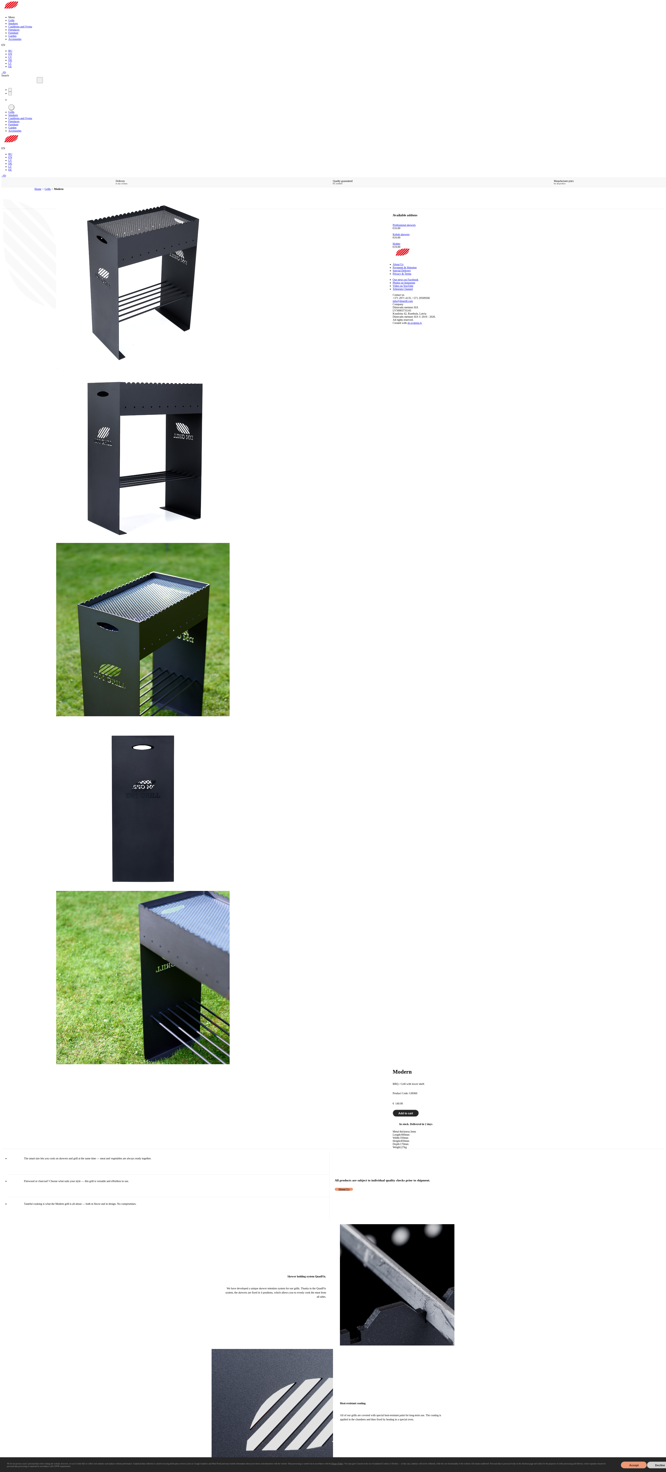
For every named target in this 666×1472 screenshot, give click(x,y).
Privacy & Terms (402, 273)
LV (10, 57)
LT (10, 63)
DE (10, 60)
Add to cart (405, 1113)
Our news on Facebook (405, 279)
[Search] (40, 80)
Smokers (13, 23)
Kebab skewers (401, 234)
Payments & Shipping (405, 267)
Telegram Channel (403, 289)
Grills (11, 20)
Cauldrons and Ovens (20, 26)
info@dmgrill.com (403, 301)
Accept (634, 1465)
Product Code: (400, 1093)
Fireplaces (13, 29)
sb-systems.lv (414, 322)
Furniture (13, 32)
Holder (396, 243)
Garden (12, 35)
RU (10, 50)
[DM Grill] (10, 11)
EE (10, 66)
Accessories (14, 39)
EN (10, 54)
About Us (343, 1189)
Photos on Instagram (404, 282)
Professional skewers (404, 225)
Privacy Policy (337, 1463)
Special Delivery (402, 270)
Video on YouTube (403, 285)
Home (38, 189)
